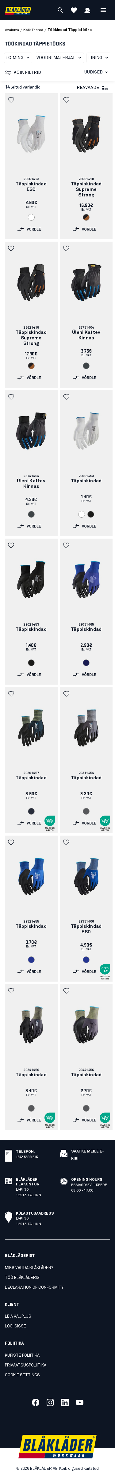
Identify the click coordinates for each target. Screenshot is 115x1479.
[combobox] (95, 72)
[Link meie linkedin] (65, 1402)
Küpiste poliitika (22, 1356)
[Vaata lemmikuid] (74, 10)
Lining (95, 58)
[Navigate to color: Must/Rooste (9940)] (86, 217)
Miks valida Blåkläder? (29, 1268)
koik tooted (33, 30)
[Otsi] (60, 10)
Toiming (15, 58)
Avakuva (12, 30)
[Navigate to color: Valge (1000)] (31, 217)
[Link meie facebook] (35, 1402)
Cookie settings (22, 1375)
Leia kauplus (18, 1317)
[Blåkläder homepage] (18, 10)
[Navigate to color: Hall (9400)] (86, 811)
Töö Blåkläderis (22, 1278)
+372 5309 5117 (27, 1156)
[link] (31, 166)
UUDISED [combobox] (93, 72)
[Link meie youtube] (79, 1402)
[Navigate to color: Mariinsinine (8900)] (86, 662)
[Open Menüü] (103, 10)
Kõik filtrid (27, 72)
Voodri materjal (55, 58)
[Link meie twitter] (50, 1402)
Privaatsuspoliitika (25, 1365)
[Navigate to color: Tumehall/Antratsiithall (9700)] (86, 365)
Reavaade (88, 87)
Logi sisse (15, 1326)
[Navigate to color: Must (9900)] (90, 514)
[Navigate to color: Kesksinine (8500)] (31, 959)
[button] (11, 100)
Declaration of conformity (34, 1288)
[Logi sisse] (87, 10)
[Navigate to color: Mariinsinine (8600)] (31, 811)
